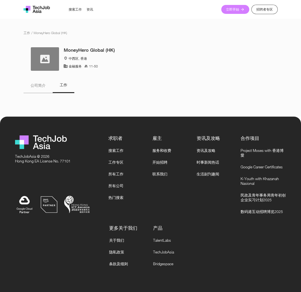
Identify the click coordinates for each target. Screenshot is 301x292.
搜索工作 (75, 9)
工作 (27, 33)
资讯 (90, 9)
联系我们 (159, 174)
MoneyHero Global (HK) (50, 33)
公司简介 (38, 85)
